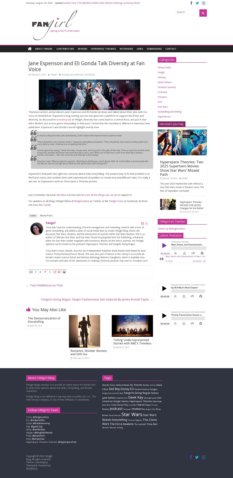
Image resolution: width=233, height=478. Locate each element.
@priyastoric (38, 435)
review (136, 409)
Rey (143, 409)
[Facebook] (142, 223)
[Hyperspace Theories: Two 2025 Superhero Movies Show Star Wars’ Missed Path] (182, 131)
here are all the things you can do (99, 194)
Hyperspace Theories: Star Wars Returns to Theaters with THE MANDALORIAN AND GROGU (110, 2)
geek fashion (109, 397)
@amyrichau (38, 438)
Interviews (126, 48)
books (146, 385)
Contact (170, 48)
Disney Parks (164, 67)
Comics (153, 385)
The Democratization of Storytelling (44, 320)
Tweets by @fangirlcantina (171, 228)
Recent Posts (46, 215)
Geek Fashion (165, 82)
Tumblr (47, 204)
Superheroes (164, 116)
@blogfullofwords (43, 432)
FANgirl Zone (116, 201)
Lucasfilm (132, 405)
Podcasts (162, 92)
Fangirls (154, 389)
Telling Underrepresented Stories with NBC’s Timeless (132, 341)
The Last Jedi (140, 424)
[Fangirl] (36, 224)
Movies (105, 409)
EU (132, 389)
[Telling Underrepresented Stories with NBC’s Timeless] (132, 317)
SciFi (160, 101)
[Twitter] (147, 223)
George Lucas (150, 398)
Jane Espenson (77, 74)
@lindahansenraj (41, 423)
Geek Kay (135, 397)
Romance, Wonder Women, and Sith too (89, 352)
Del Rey (114, 389)
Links (140, 48)
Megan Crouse (151, 405)
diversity (65, 74)
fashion (155, 392)
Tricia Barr (152, 424)
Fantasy (162, 77)
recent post (64, 119)
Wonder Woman (109, 427)
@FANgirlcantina (80, 201)
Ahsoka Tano (108, 385)
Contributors (65, 48)
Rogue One (150, 409)
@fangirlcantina (41, 417)
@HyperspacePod (67, 441)
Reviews (82, 48)
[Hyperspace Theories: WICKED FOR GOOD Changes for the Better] (168, 200)
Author (33, 215)
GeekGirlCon (122, 398)
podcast (116, 408)
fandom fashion (142, 389)
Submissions (154, 48)
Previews (162, 96)
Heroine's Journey (167, 87)
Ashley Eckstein (122, 385)
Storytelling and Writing (169, 111)
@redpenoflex (37, 420)
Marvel (141, 404)
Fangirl (54, 74)
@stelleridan (38, 429)
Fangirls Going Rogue (137, 393)
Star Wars (163, 106)
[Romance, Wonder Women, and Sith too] (84, 317)
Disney (124, 389)
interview (157, 401)
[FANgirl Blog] (29, 48)
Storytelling (90, 74)
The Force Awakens (122, 424)
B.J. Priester (136, 384)
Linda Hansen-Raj (119, 405)
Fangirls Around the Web (112, 393)
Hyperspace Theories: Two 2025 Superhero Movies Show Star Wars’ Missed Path (181, 168)
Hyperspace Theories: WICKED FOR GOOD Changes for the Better (192, 205)
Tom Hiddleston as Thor (44, 285)
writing (120, 427)
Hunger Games (121, 401)
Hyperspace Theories (103, 48)
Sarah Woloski (115, 415)
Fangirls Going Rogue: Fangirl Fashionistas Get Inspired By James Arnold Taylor (97, 299)
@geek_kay (36, 426)
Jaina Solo (106, 405)
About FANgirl (44, 48)
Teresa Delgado (135, 420)
